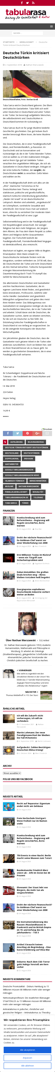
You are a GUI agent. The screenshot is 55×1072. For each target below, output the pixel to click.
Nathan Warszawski (35, 65)
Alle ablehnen (27, 1065)
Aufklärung (16, 442)
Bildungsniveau (36, 442)
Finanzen (9, 510)
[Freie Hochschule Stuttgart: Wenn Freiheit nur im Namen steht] (9, 821)
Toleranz (38, 497)
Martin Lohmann (44, 741)
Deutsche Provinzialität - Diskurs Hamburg (23, 986)
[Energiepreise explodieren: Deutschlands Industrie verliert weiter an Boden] (9, 592)
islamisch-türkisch (14, 481)
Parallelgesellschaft (16, 492)
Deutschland (11, 453)
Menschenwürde (38, 481)
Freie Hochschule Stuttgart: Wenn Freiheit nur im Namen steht (32, 821)
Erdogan (28, 458)
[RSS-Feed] (33, 3)
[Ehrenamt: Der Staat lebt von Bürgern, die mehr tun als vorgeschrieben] (9, 890)
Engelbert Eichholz (42, 563)
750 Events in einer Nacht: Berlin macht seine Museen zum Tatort (34, 856)
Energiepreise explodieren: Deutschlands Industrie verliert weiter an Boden (33, 592)
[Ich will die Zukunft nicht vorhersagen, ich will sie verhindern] (9, 718)
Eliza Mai (38, 529)
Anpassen (27, 1057)
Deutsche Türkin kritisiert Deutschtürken (26, 447)
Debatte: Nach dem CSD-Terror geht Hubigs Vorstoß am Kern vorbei (33, 964)
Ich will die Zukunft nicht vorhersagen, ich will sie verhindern (30, 718)
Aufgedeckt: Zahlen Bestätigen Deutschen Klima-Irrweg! (33, 748)
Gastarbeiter (11, 464)
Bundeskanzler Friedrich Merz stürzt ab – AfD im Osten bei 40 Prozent (33, 873)
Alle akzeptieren (27, 1049)
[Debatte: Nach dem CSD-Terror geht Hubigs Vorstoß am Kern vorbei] (9, 964)
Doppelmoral (12, 458)
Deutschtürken (31, 453)
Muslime (9, 486)
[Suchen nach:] (27, 33)
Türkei (25, 503)
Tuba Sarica (11, 503)
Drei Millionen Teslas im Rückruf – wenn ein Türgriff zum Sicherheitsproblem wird (34, 557)
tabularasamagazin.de (16, 497)
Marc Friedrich (40, 546)
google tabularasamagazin (19, 469)
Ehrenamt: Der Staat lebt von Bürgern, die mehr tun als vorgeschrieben (32, 890)
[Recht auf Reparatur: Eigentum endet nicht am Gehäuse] (9, 806)
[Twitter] (27, 3)
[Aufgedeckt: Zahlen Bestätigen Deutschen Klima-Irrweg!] (9, 750)
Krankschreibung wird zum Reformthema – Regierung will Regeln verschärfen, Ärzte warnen (33, 521)
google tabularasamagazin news (22, 475)
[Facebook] (21, 3)
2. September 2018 (13, 65)
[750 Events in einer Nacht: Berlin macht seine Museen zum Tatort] (9, 858)
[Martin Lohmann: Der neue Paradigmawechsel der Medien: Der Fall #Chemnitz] (9, 735)
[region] (27, 1043)
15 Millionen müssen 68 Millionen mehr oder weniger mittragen (26, 989)
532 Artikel (44, 640)
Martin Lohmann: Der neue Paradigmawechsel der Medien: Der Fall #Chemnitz (33, 735)
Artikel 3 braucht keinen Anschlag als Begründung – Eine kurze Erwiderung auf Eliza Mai (34, 947)
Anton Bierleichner (42, 581)
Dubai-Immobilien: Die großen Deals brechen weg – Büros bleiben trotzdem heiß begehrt (33, 575)
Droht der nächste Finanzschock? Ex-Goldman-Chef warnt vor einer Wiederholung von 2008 (34, 540)
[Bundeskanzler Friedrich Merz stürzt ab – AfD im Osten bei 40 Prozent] (9, 873)
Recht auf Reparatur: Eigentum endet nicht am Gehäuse (33, 804)
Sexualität (38, 492)
